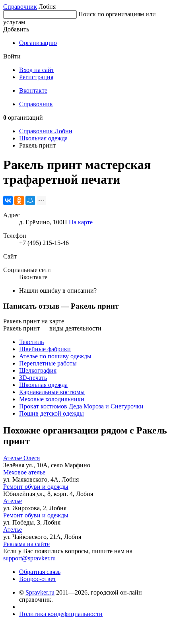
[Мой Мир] (30, 200)
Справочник (20, 6)
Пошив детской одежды (51, 413)
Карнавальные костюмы (52, 392)
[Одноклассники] (19, 200)
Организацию (38, 42)
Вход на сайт (36, 69)
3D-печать (33, 377)
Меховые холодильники (51, 399)
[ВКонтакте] (8, 200)
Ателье (12, 501)
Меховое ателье (24, 472)
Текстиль (31, 341)
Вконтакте (33, 90)
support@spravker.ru (29, 558)
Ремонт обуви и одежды (35, 486)
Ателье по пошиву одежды (55, 356)
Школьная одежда (43, 138)
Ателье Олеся (21, 458)
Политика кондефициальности (61, 613)
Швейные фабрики (45, 349)
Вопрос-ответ (37, 578)
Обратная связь (39, 571)
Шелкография (37, 370)
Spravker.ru (39, 592)
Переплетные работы (48, 363)
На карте (81, 222)
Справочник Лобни (45, 131)
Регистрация (36, 77)
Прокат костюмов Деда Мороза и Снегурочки (81, 406)
